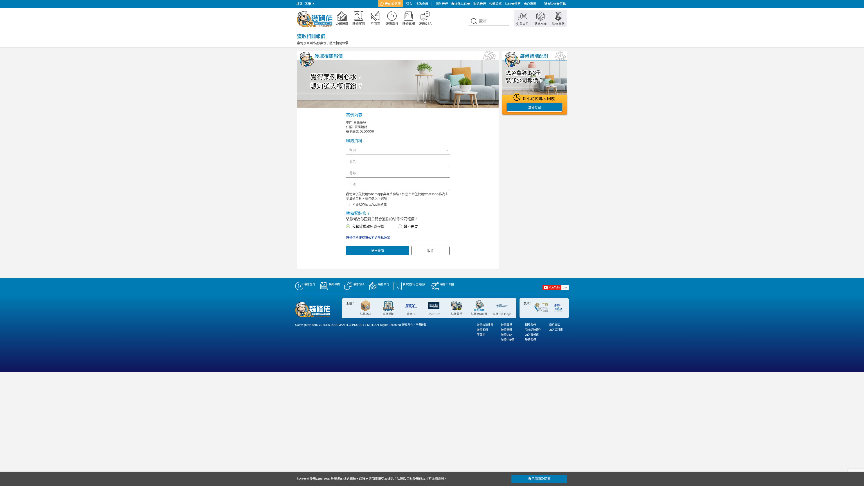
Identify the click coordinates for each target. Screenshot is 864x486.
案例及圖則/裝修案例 (311, 43)
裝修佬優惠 (513, 4)
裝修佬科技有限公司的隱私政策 (368, 237)
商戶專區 (530, 4)
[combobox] (398, 150)
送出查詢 (377, 250)
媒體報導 (495, 4)
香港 (308, 4)
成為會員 (422, 4)
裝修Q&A (506, 334)
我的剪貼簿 (393, 4)
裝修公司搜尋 (485, 324)
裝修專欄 (506, 329)
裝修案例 (482, 329)
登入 (409, 4)
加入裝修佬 (532, 334)
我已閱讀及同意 (539, 479)
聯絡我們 (479, 4)
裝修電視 (506, 324)
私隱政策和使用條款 (411, 479)
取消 (430, 251)
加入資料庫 (556, 329)
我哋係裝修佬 (460, 4)
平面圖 (481, 334)
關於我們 (442, 4)
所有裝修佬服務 (555, 4)
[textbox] (398, 150)
